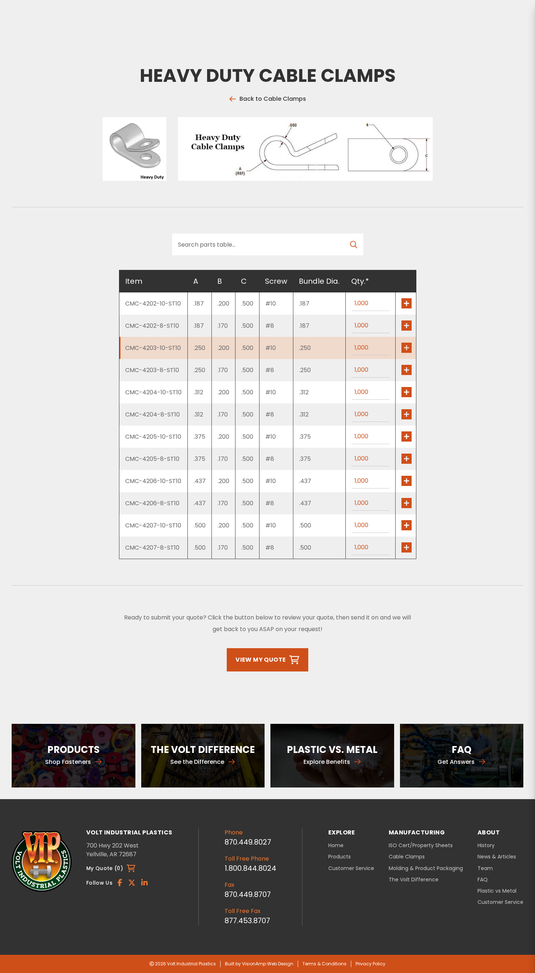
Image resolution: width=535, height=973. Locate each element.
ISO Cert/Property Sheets (421, 845)
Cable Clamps (407, 856)
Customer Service (351, 868)
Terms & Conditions (324, 964)
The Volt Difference (414, 879)
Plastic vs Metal (496, 891)
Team (485, 868)
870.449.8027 (248, 842)
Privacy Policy (370, 964)
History (486, 845)
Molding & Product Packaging (426, 868)
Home (336, 845)
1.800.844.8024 (250, 868)
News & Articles (496, 856)
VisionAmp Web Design (267, 964)
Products (339, 856)
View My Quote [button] (260, 659)
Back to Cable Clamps (272, 99)
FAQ (482, 879)
